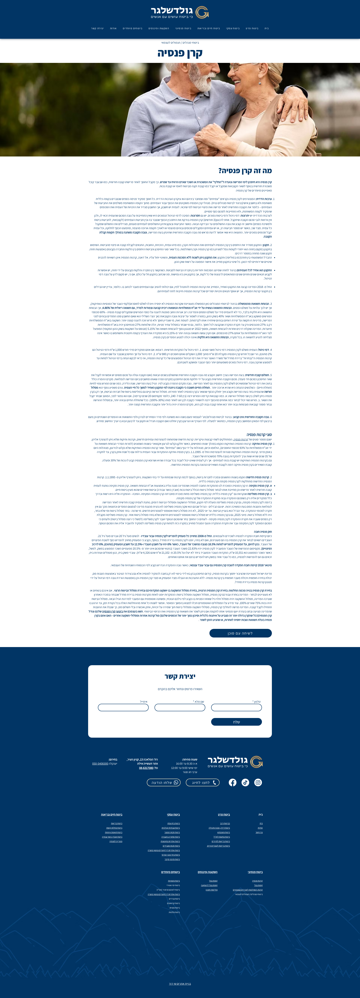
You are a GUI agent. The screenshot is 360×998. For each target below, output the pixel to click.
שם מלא (199, 701)
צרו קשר (259, 832)
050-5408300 (100, 764)
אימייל (143, 701)
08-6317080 (146, 768)
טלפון (257, 701)
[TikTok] (245, 782)
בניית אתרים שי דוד (180, 984)
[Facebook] (232, 782)
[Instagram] (258, 782)
